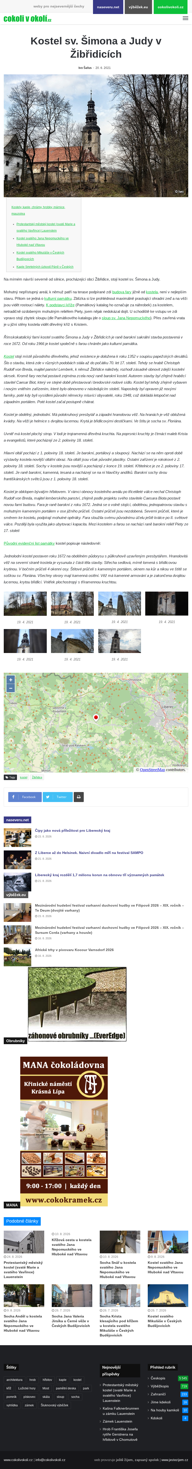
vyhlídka (12, 1405)
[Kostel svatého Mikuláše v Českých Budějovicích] (168, 1295)
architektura (14, 1380)
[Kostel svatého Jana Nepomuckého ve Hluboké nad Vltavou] (168, 1242)
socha (75, 1397)
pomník (11, 1397)
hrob (33, 1380)
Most (45, 1388)
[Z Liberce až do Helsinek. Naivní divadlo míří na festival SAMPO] (17, 859)
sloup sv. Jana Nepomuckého (126, 318)
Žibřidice (37, 777)
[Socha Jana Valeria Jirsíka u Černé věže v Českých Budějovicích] (72, 1295)
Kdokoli (156, 1418)
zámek (29, 1405)
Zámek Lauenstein (117, 1421)
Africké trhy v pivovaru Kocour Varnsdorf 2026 (74, 950)
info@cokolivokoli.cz (51, 1460)
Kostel (9, 356)
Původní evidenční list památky (29, 543)
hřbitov (47, 1380)
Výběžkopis (160, 1386)
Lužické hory (27, 1388)
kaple (62, 1380)
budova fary (122, 292)
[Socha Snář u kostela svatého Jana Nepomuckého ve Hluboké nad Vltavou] (120, 1242)
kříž (8, 1388)
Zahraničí (158, 1394)
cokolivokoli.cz (171, 7)
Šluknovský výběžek (54, 1405)
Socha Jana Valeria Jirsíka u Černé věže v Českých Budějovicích (71, 1321)
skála (46, 1397)
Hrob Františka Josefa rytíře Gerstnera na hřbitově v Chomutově (120, 1434)
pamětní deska (66, 1388)
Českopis (158, 1378)
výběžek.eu (138, 7)
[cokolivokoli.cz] (27, 18)
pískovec (30, 1397)
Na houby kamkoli (165, 1410)
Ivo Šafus (85, 68)
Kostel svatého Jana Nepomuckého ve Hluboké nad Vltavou (166, 1267)
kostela (152, 292)
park (86, 1388)
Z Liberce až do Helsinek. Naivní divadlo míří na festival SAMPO (89, 853)
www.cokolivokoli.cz (18, 1460)
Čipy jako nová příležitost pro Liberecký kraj (72, 830)
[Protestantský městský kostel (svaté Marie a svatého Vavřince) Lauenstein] (24, 1242)
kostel (23, 777)
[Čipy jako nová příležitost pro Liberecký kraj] (17, 837)
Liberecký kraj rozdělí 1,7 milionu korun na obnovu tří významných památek (99, 875)
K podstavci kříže (60, 305)
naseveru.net (108, 7)
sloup (60, 1397)
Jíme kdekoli (160, 1402)
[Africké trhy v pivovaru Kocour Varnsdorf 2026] (17, 957)
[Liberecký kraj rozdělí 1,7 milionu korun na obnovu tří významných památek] (17, 882)
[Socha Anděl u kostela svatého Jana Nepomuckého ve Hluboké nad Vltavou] (24, 1295)
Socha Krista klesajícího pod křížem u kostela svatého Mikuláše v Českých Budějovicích (119, 1325)
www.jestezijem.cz (175, 1460)
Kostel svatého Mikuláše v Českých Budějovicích (165, 1321)
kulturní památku (58, 298)
